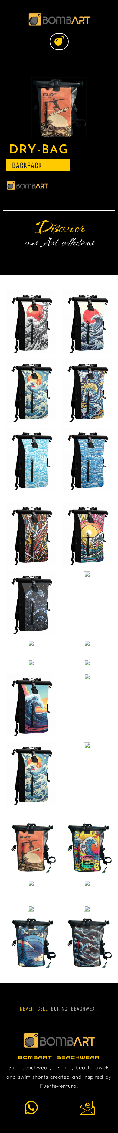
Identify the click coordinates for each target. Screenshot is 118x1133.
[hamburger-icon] (59, 41)
